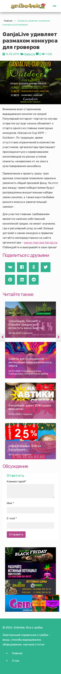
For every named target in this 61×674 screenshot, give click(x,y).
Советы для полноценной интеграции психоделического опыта (30, 362)
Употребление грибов (36, 373)
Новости (29, 54)
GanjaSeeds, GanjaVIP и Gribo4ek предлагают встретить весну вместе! (25, 324)
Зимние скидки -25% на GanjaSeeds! (24, 447)
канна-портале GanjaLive (40, 242)
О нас (15, 660)
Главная (8, 20)
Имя (9, 503)
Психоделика (15, 373)
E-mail (11, 518)
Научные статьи (32, 371)
